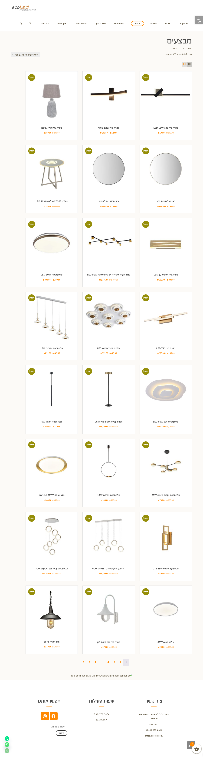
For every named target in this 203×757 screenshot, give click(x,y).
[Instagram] (45, 716)
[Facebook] (54, 716)
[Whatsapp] (7, 744)
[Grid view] (189, 64)
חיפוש (62, 733)
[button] (199, 20)
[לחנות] (30, 23)
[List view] (184, 64)
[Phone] (7, 738)
